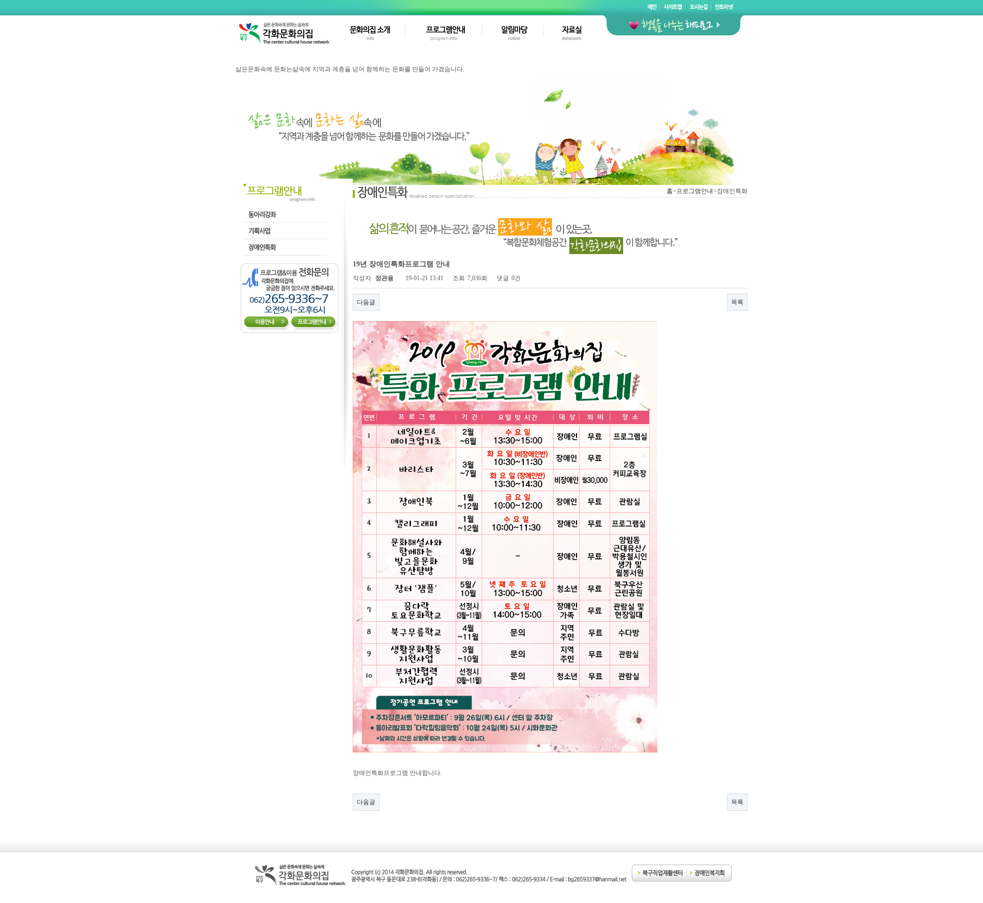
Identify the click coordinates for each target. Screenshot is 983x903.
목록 (737, 302)
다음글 (366, 302)
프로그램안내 (694, 191)
